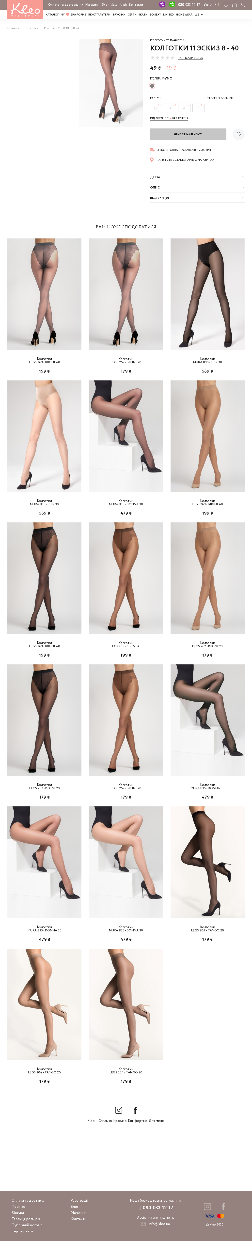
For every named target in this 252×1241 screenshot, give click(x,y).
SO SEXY (155, 15)
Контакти (136, 4)
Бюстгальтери (99, 15)
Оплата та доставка (63, 4)
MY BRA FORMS (73, 15)
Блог (105, 4)
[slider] (162, 58)
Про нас (18, 1207)
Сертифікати (137, 15)
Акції (123, 4)
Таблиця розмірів (26, 1219)
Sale (114, 4)
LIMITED (168, 15)
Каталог (52, 15)
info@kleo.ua (159, 1224)
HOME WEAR (184, 15)
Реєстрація (80, 1200)
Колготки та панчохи (167, 41)
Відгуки (18, 1213)
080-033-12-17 (189, 4)
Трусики (119, 15)
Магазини (92, 4)
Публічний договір (27, 1225)
